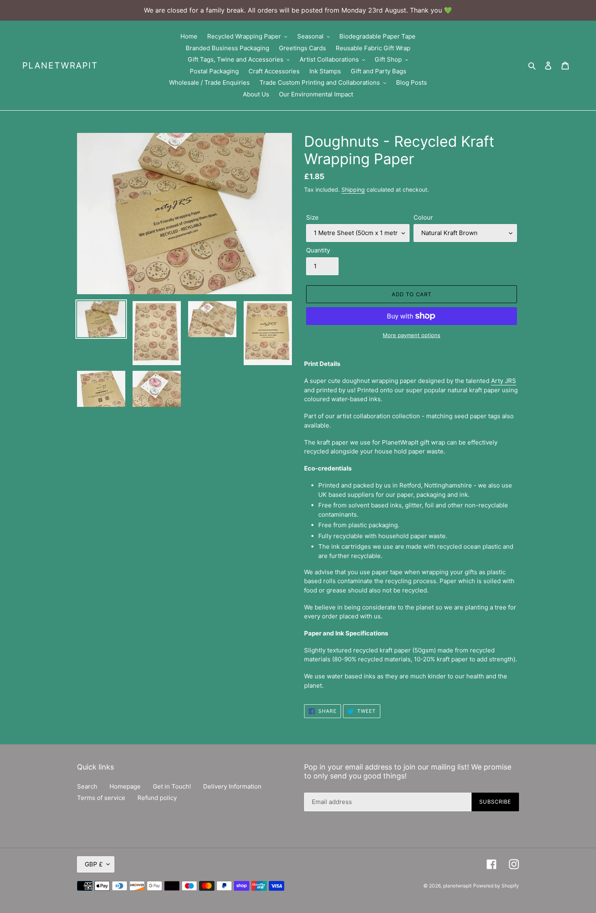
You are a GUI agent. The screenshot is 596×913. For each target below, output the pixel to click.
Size (312, 217)
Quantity (318, 250)
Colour (423, 217)
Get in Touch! (172, 786)
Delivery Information (232, 786)
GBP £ (94, 864)
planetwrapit (60, 65)
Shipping (353, 189)
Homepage (125, 786)
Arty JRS (503, 381)
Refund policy (157, 798)
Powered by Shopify (496, 886)
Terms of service (101, 798)
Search (87, 786)
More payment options (411, 335)
